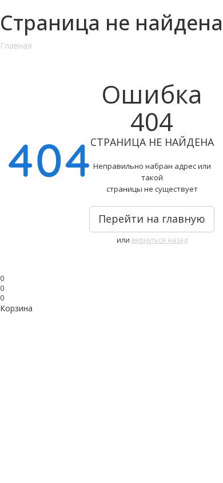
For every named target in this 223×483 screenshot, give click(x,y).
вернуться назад (160, 240)
